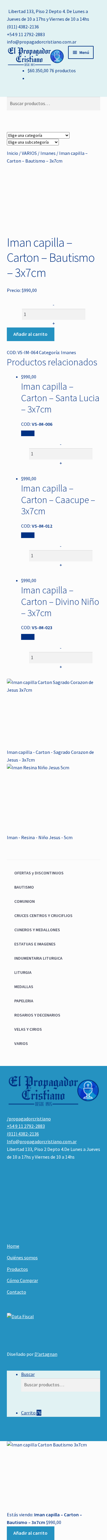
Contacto (16, 1292)
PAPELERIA (23, 1000)
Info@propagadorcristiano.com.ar (42, 1141)
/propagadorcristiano (29, 1119)
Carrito (31, 1413)
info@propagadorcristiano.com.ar (41, 42)
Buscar (28, 1374)
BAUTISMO (24, 887)
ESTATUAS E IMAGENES (35, 944)
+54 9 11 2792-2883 (26, 34)
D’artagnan (45, 1354)
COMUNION (24, 901)
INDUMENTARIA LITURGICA (38, 958)
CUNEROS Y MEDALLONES (37, 929)
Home (13, 1246)
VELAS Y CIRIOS (28, 1029)
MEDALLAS (23, 986)
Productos (17, 1269)
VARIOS (29, 153)
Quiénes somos (22, 1257)
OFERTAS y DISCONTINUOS (39, 873)
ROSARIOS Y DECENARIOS (37, 1015)
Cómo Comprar (22, 1280)
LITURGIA (23, 972)
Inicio (12, 153)
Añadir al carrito (30, 334)
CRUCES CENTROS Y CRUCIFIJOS (43, 915)
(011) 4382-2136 (23, 27)
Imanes (48, 153)
